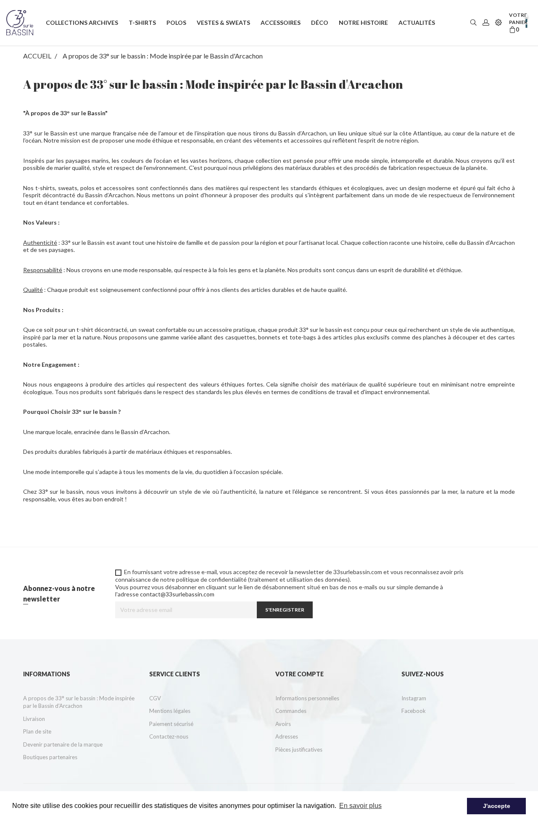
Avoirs (283, 723)
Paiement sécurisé (171, 723)
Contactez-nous (168, 736)
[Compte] (486, 22)
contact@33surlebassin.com (177, 594)
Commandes (290, 710)
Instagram (413, 698)
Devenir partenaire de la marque (63, 744)
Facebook (413, 710)
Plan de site (37, 731)
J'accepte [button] (496, 805)
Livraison (34, 718)
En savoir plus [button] (360, 805)
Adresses (286, 736)
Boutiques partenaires (50, 757)
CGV (155, 698)
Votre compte (299, 674)
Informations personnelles (307, 698)
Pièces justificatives (298, 749)
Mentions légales (169, 710)
